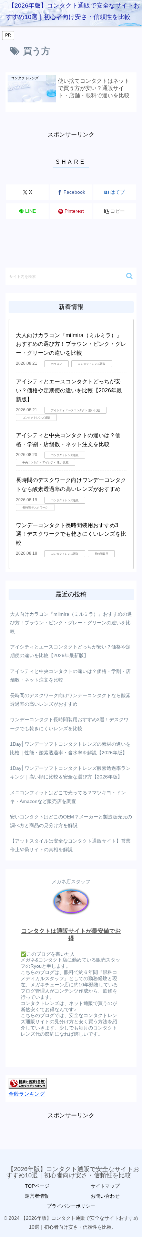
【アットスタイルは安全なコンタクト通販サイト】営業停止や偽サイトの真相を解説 (70, 845)
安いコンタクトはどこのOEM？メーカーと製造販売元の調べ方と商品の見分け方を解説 (71, 821)
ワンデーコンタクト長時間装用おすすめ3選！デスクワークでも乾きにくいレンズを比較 (71, 534)
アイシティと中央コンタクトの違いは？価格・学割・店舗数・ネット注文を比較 (70, 675)
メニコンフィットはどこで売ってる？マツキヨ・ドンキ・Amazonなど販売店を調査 (68, 797)
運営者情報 (37, 1196)
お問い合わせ (105, 1196)
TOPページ (37, 1186)
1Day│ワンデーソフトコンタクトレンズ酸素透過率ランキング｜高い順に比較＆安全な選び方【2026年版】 (70, 772)
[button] (114, 211)
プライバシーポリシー (71, 1206)
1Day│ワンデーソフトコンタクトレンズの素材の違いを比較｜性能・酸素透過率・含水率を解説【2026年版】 (70, 748)
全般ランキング (27, 1094)
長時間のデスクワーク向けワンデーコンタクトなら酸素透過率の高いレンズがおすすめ (70, 700)
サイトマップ (105, 1186)
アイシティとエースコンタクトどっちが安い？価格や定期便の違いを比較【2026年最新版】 (69, 390)
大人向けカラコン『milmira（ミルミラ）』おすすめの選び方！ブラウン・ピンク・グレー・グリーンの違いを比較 (71, 344)
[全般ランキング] (28, 1083)
